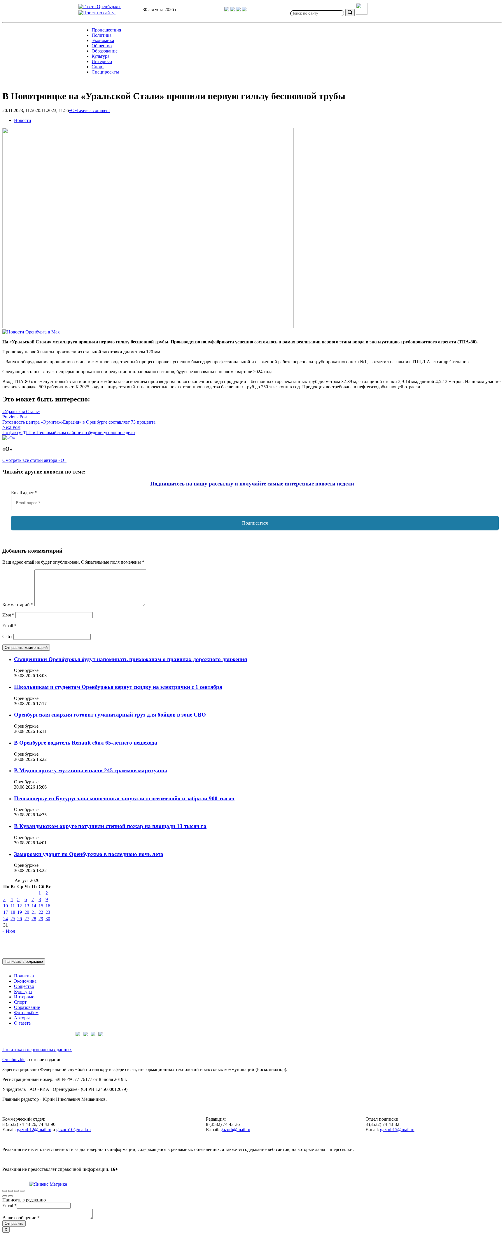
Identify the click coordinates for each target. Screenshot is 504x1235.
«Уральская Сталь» (21, 411)
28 (34, 918)
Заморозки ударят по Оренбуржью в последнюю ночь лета (88, 854)
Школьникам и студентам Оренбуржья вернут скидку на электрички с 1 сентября (118, 687)
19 (19, 912)
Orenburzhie (13, 1059)
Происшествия (106, 29)
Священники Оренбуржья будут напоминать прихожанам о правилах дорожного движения (130, 659)
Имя (8, 614)
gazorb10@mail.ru (73, 1129)
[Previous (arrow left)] (4, 1196)
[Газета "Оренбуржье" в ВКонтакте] (233, 9)
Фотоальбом (26, 1012)
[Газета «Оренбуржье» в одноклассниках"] (239, 9)
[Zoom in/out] (22, 1191)
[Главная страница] (99, 6)
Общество (102, 45)
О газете (22, 1023)
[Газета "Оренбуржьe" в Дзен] (244, 9)
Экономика (103, 40)
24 (5, 918)
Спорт (98, 66)
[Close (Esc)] (4, 1191)
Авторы (22, 1017)
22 (40, 912)
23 (48, 912)
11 (12, 905)
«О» (73, 110)
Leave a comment (93, 110)
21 (34, 912)
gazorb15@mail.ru (397, 1129)
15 (40, 905)
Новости (22, 120)
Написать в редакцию (24, 961)
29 (40, 918)
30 (48, 918)
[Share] (10, 1191)
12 (19, 905)
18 (12, 912)
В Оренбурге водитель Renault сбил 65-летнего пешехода (85, 743)
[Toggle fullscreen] (16, 1191)
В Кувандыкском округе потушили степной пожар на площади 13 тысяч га (110, 826)
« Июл (8, 931)
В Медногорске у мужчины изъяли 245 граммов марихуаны (90, 770)
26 (19, 918)
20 (26, 912)
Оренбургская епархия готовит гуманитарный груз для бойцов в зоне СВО (110, 715)
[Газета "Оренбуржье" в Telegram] (227, 9)
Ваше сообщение (21, 1217)
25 (12, 918)
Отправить (14, 1223)
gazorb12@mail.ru (34, 1129)
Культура (100, 56)
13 (26, 905)
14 (34, 905)
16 (48, 905)
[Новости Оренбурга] (31, 331)
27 (26, 918)
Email (9, 625)
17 (5, 912)
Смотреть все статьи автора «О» (34, 460)
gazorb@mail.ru (235, 1129)
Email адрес (24, 492)
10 (5, 905)
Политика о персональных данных (37, 1049)
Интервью (102, 61)
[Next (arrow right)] (10, 1196)
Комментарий (17, 604)
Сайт (7, 636)
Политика (101, 35)
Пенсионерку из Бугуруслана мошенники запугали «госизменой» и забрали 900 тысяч (124, 798)
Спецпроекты (105, 71)
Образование (105, 50)
